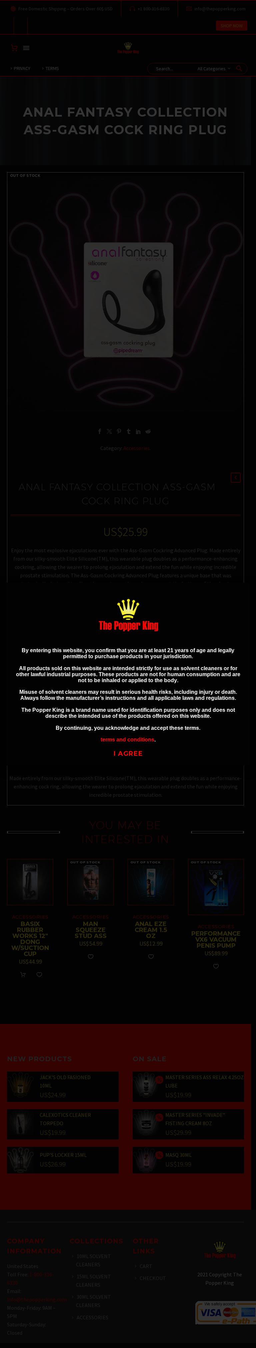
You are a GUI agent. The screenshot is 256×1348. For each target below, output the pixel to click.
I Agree (128, 753)
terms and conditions (127, 739)
